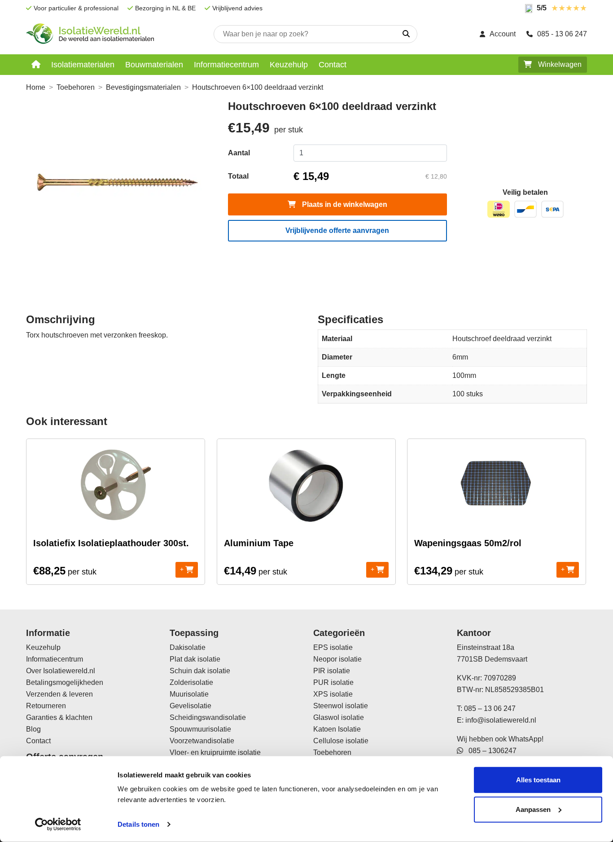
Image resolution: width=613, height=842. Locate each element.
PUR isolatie (333, 682)
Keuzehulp (289, 64)
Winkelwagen (559, 64)
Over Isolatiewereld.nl (60, 671)
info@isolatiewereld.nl (500, 720)
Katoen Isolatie (337, 729)
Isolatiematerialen (82, 64)
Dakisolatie (188, 647)
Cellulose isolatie (340, 741)
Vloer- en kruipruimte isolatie (215, 752)
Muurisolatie (189, 694)
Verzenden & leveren (59, 694)
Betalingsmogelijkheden (64, 682)
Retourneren (46, 706)
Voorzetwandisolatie (202, 741)
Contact (332, 64)
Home (35, 87)
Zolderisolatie (191, 682)
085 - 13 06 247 (562, 34)
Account (503, 34)
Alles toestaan (538, 780)
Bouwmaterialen (154, 64)
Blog (33, 729)
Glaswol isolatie (338, 717)
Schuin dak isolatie (200, 671)
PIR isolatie (331, 671)
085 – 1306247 (490, 750)
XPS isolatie (333, 694)
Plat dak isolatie (195, 659)
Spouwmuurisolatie (200, 729)
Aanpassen (533, 809)
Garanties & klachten (59, 717)
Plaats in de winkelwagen (343, 204)
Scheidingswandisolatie (208, 717)
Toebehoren (76, 87)
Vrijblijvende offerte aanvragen (337, 230)
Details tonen (138, 824)
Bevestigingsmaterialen (143, 87)
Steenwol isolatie (340, 706)
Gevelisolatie (190, 706)
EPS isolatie (333, 647)
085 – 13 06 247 (490, 708)
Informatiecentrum (226, 64)
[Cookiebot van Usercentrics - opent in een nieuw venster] (58, 824)
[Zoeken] (406, 34)
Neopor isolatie (337, 659)
